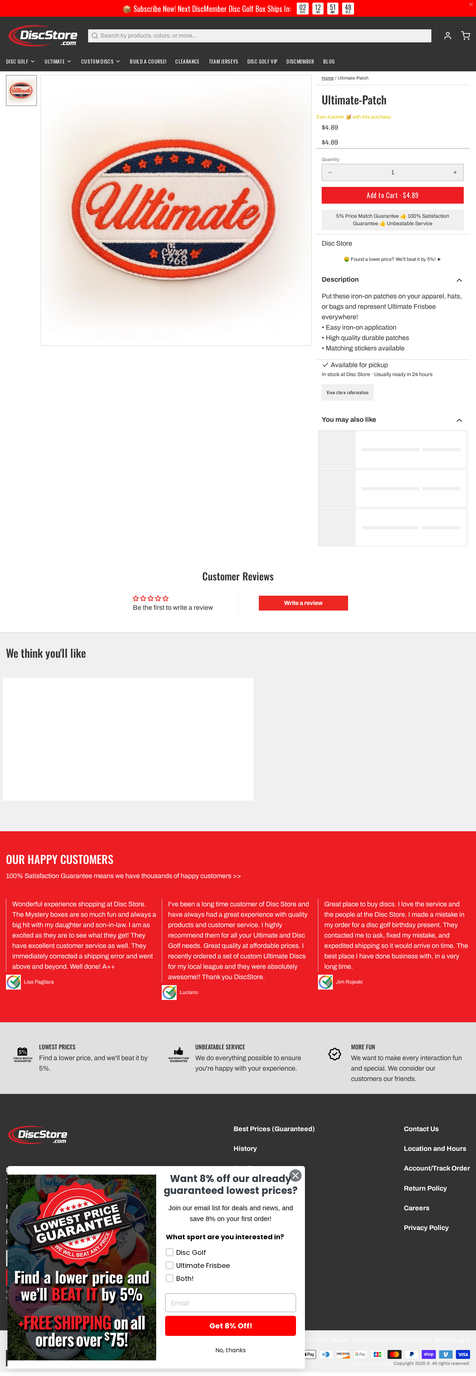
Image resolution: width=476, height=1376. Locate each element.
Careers (417, 1208)
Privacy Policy (426, 1227)
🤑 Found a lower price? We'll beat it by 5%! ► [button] (393, 259)
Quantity (330, 159)
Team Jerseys (223, 61)
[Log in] (444, 35)
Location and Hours (435, 1148)
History (245, 1148)
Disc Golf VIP (262, 61)
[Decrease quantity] (330, 172)
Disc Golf (17, 61)
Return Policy (425, 1188)
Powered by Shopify (372, 1363)
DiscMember (300, 61)
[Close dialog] (295, 1175)
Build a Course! (148, 61)
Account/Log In (452, 1340)
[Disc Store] (42, 36)
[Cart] (462, 35)
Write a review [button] (303, 603)
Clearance (187, 61)
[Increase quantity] (455, 172)
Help (322, 1340)
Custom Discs (97, 61)
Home (328, 78)
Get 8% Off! (230, 1326)
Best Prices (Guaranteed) (274, 1129)
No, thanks (230, 1350)
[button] (393, 195)
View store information (348, 392)
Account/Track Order (437, 1168)
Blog (329, 61)
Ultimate (55, 61)
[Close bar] (471, 4)
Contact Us (421, 1129)
